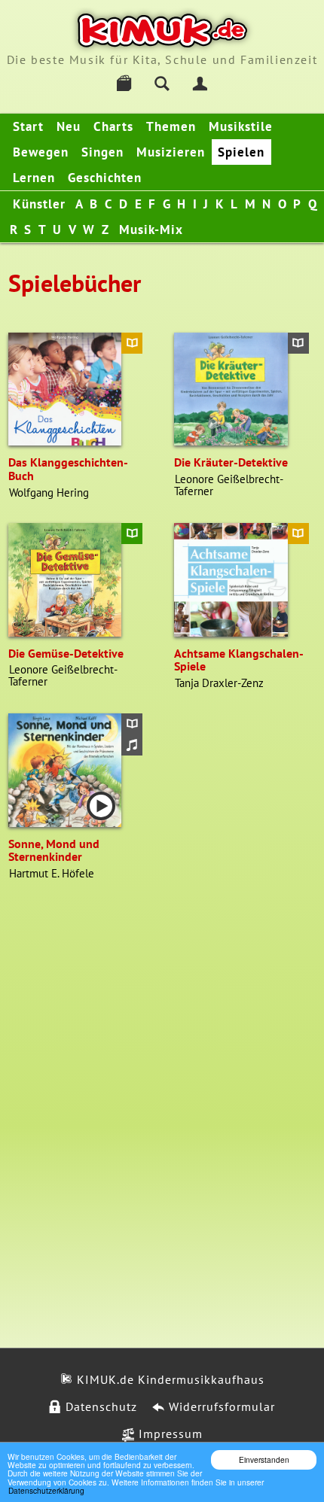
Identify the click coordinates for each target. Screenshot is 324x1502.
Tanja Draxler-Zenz (219, 683)
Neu (69, 126)
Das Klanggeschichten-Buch (68, 469)
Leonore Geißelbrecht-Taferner (228, 485)
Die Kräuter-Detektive (231, 462)
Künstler (39, 204)
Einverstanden (264, 1459)
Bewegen (41, 152)
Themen (171, 126)
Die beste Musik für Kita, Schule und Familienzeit (162, 59)
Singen (102, 152)
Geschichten (105, 177)
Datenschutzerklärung (46, 1490)
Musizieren (170, 152)
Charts (113, 126)
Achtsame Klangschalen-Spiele (239, 660)
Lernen (34, 177)
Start (28, 126)
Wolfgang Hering (49, 492)
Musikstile (241, 126)
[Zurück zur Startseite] (162, 30)
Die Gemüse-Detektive (66, 653)
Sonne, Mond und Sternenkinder (53, 850)
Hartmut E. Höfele (51, 873)
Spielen (241, 152)
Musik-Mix (151, 229)
